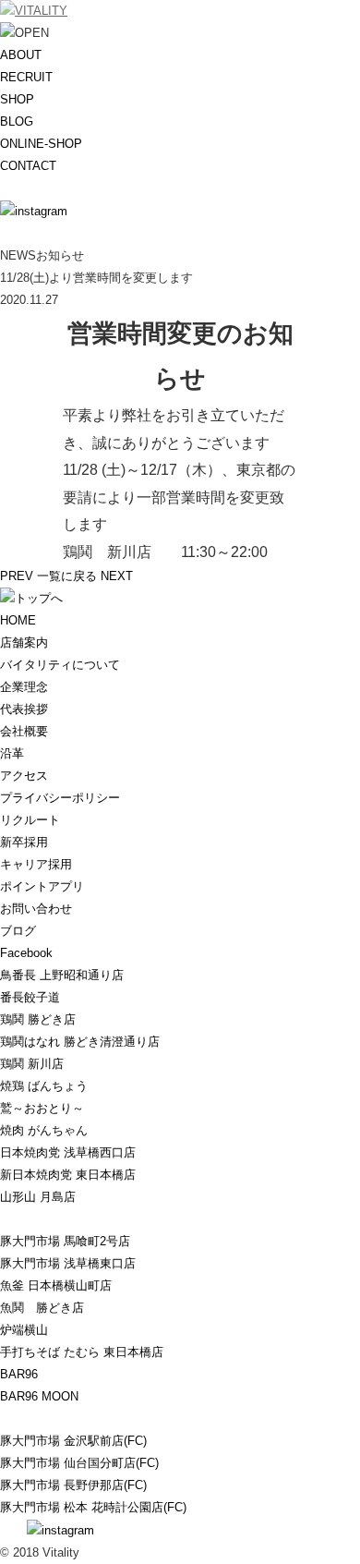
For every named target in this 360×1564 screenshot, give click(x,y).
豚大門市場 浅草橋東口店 (68, 1263)
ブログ (18, 931)
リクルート (30, 820)
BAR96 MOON (39, 1396)
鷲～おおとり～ (42, 1108)
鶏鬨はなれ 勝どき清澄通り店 (80, 1042)
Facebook (26, 953)
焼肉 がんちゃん (44, 1130)
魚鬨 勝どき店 (42, 1308)
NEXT (117, 576)
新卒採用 (24, 842)
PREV (16, 576)
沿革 (12, 753)
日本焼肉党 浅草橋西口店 (68, 1152)
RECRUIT (26, 77)
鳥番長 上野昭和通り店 (62, 975)
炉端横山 (24, 1330)
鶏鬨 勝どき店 (38, 1019)
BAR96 (19, 1374)
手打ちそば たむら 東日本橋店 (81, 1352)
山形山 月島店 (38, 1197)
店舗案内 (24, 642)
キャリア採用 (36, 864)
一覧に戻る (67, 576)
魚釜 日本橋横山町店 (56, 1285)
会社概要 (24, 731)
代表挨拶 (24, 709)
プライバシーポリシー (60, 798)
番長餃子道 (30, 997)
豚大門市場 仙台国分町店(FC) (79, 1463)
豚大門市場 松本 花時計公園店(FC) (93, 1507)
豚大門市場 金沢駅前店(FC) (73, 1441)
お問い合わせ (36, 908)
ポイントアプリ (42, 886)
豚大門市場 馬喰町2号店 (65, 1241)
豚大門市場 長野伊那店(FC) (73, 1485)
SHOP (17, 99)
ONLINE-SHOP (41, 144)
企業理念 (24, 687)
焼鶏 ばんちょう (44, 1086)
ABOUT (21, 55)
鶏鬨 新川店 (32, 1064)
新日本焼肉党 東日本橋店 (68, 1175)
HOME (18, 620)
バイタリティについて (60, 665)
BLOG (16, 121)
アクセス (24, 775)
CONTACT (28, 166)
